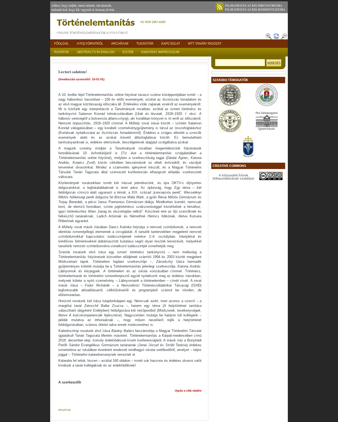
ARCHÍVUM (119, 43)
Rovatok (61, 52)
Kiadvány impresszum (160, 52)
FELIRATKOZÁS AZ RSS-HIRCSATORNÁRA (253, 5)
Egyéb (128, 52)
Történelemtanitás (112, 24)
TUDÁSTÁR (144, 43)
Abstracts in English (96, 52)
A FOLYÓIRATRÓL (90, 43)
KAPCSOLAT (170, 43)
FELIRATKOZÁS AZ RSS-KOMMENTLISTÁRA (255, 9)
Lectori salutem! (72, 72)
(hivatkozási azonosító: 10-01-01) (81, 79)
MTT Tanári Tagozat (204, 43)
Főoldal (61, 43)
